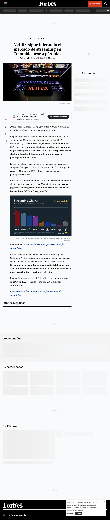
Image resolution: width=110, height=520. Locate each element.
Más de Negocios (14, 302)
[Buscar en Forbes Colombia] (105, 3)
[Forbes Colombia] (47, 4)
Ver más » (70, 513)
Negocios (43, 38)
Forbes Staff (24, 58)
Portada (31, 38)
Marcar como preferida (58, 117)
